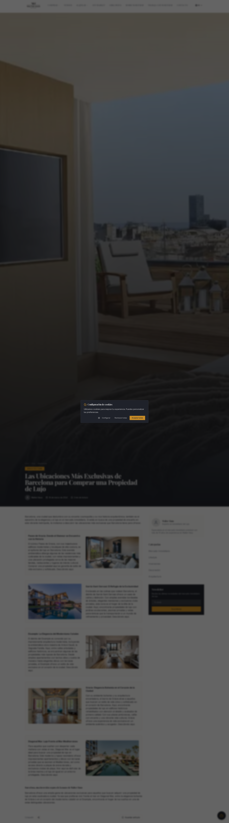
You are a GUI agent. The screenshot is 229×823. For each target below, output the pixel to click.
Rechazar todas (121, 418)
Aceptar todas (137, 418)
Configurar (106, 418)
